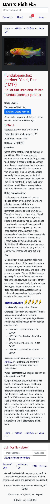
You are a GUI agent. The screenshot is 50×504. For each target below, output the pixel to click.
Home (7, 28)
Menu (41, 17)
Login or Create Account (17, 111)
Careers (43, 466)
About (20, 17)
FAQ (35, 466)
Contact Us (8, 17)
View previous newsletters (17, 457)
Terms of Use (7, 466)
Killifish (18, 28)
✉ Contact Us (23, 466)
